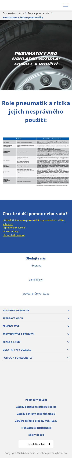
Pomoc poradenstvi (39, 13)
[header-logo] (16, 5)
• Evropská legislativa (13, 235)
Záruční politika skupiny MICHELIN (36, 420)
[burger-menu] (65, 5)
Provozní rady (11, 231)
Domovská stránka (13, 13)
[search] (57, 5)
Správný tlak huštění (14, 227)
